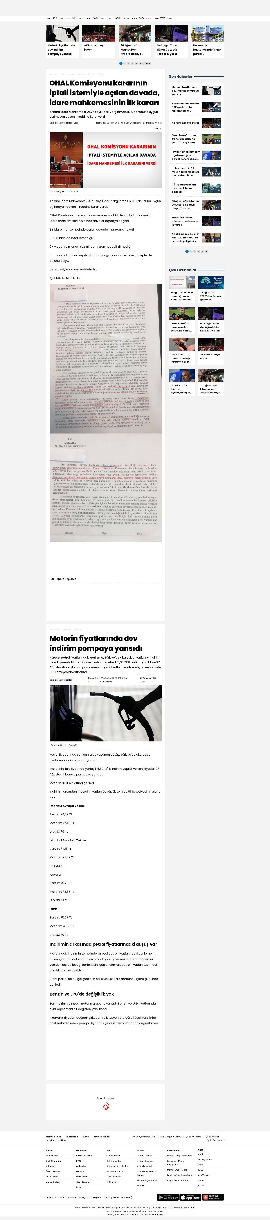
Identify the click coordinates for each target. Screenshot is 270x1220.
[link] (196, 91)
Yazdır (158, 128)
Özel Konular (68, 74)
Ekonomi (78, 629)
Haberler (66, 629)
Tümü (146, 63)
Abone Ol (73, 191)
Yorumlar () (57, 191)
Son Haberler (180, 76)
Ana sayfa (55, 74)
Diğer (101, 74)
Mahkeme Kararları (87, 74)
